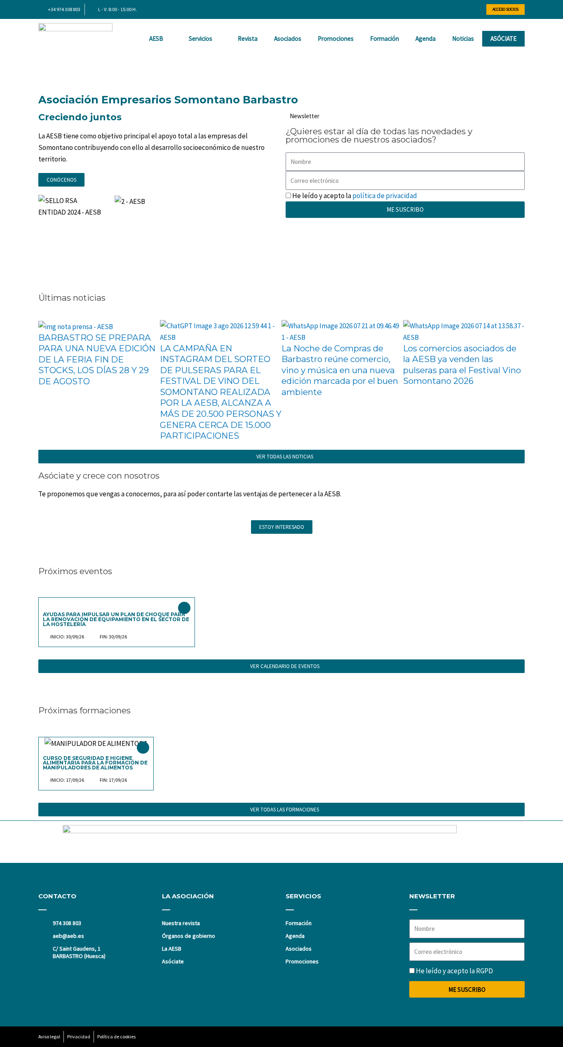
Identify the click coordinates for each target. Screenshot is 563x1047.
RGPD (484, 970)
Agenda (425, 38)
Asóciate (503, 38)
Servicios (200, 38)
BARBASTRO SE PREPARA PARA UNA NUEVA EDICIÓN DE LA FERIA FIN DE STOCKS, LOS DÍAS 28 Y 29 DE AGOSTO (96, 359)
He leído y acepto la (354, 195)
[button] (281, 68)
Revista (248, 38)
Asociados (287, 38)
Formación (384, 38)
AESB (156, 38)
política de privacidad (384, 195)
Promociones (336, 38)
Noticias (463, 38)
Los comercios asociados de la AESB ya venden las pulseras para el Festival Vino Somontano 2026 (462, 364)
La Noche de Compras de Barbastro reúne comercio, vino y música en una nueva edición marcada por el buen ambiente (340, 370)
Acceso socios (505, 9)
